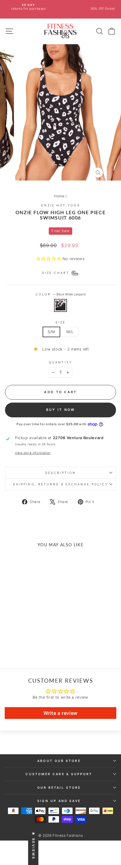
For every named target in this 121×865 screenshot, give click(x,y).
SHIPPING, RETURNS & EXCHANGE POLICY (60, 484)
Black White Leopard (60, 305)
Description (60, 472)
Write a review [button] (60, 713)
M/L (70, 332)
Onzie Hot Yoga (60, 205)
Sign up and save (58, 801)
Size (60, 322)
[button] (49, 259)
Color (61, 294)
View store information (33, 452)
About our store (58, 761)
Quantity (60, 362)
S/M (51, 332)
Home (59, 196)
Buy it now (60, 410)
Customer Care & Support (59, 774)
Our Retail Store (59, 787)
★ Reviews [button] (33, 846)
